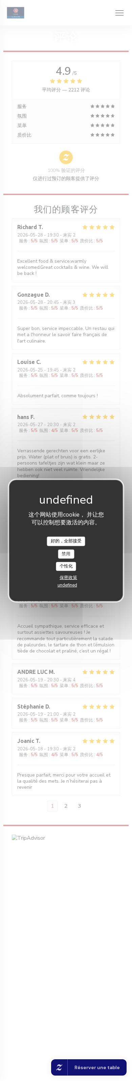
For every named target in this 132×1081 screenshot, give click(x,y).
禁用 (66, 554)
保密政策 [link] (68, 578)
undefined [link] (67, 585)
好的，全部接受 (66, 541)
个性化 (66, 566)
